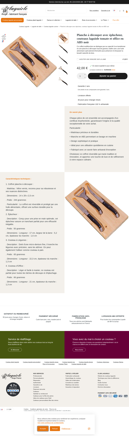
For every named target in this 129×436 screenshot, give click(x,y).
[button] (15, 350)
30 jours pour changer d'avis (89, 100)
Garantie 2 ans (84, 86)
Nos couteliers (94, 10)
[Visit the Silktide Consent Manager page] (89, 428)
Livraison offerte (84, 96)
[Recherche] (84, 10)
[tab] (102, 85)
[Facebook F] (123, 409)
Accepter (43, 428)
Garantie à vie (105, 10)
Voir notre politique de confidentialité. (50, 423)
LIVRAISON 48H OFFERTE (113, 316)
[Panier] (126, 10)
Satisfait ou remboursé (16, 314)
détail (113, 70)
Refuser (55, 428)
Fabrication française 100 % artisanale (93, 104)
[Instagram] (127, 409)
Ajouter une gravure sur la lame (92, 59)
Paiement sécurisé (48, 316)
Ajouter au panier (107, 76)
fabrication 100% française (80, 317)
